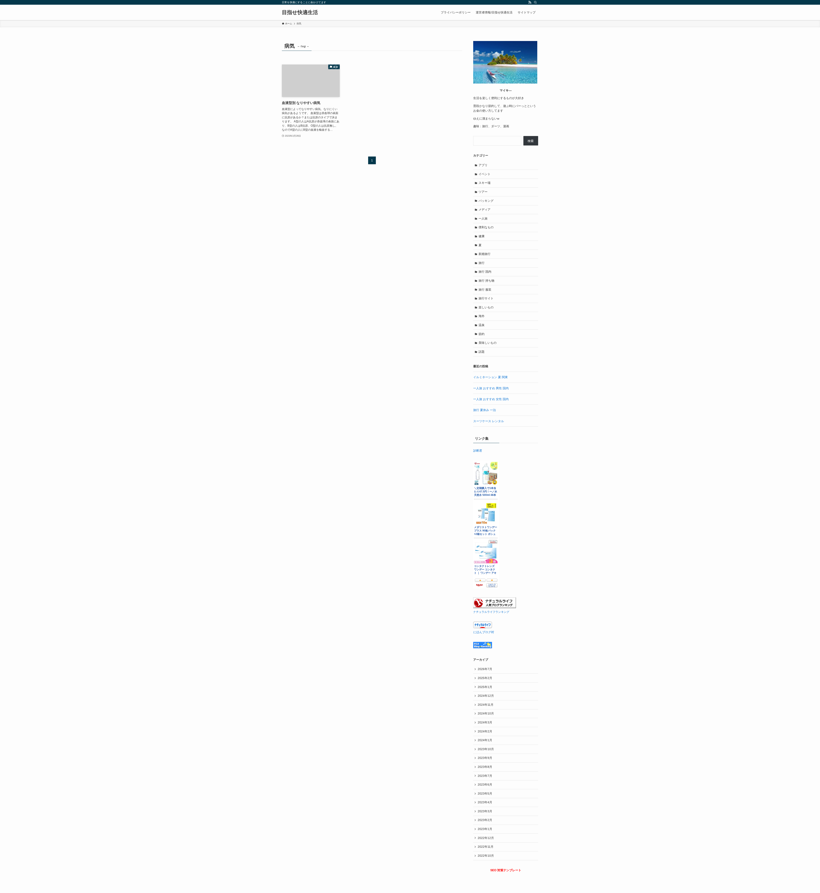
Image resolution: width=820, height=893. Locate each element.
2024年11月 (485, 704)
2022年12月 (486, 838)
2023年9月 (485, 758)
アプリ (483, 165)
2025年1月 (485, 687)
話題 (482, 351)
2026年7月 (485, 669)
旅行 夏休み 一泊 (484, 410)
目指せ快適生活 (300, 12)
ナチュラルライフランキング (491, 611)
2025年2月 (485, 678)
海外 (482, 316)
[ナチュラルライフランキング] (494, 607)
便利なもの (486, 227)
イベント (485, 174)
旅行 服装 (485, 289)
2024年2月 (485, 731)
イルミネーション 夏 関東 (490, 377)
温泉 (482, 325)
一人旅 (483, 218)
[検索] (535, 2)
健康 (482, 236)
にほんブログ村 (483, 632)
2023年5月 (485, 793)
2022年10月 (486, 855)
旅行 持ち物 (486, 280)
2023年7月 (485, 775)
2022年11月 (485, 846)
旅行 (482, 263)
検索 (531, 141)
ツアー (483, 191)
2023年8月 (485, 767)
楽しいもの (486, 307)
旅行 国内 (485, 271)
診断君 (477, 450)
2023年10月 (486, 749)
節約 (482, 334)
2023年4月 (485, 802)
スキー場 (485, 182)
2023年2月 (485, 820)
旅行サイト (486, 298)
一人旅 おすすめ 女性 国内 (491, 399)
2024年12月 (486, 695)
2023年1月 (485, 829)
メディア (485, 209)
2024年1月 (485, 740)
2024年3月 (485, 722)
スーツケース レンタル (488, 421)
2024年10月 (486, 713)
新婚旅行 (485, 254)
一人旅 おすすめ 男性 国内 (491, 388)
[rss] (530, 2)
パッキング (486, 200)
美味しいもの (487, 342)
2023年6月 (485, 784)
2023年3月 (485, 811)
